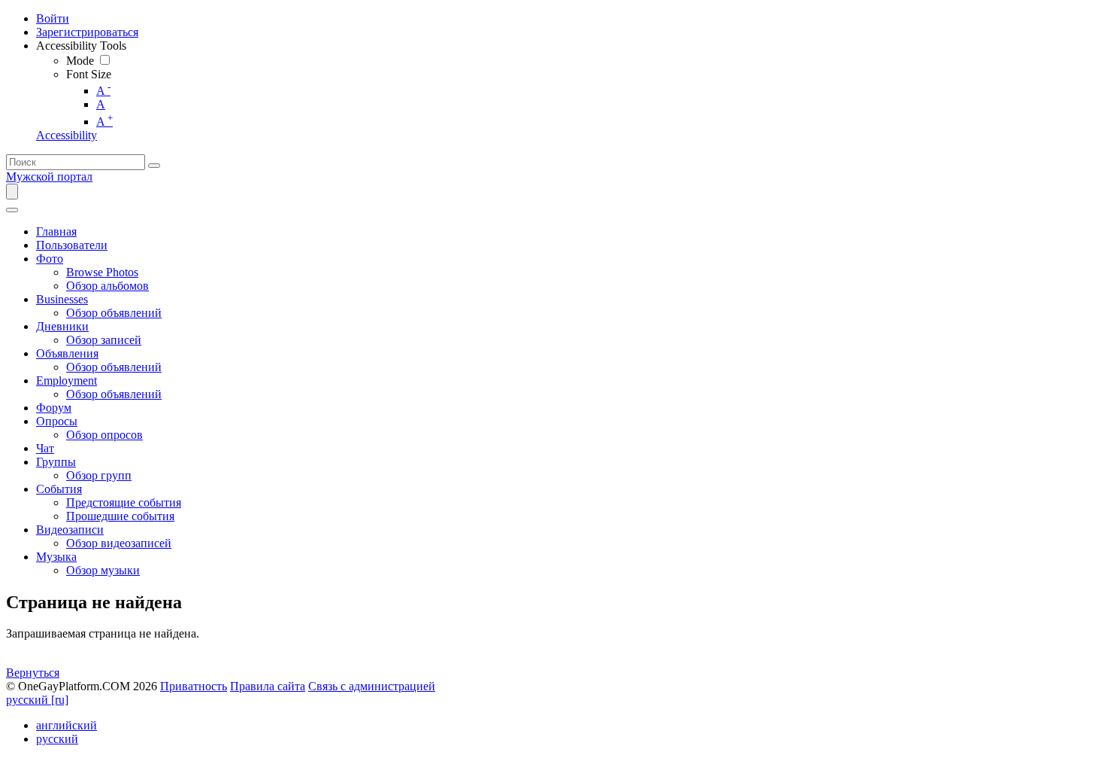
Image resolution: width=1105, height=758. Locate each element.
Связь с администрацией (371, 686)
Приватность (193, 686)
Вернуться (32, 672)
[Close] (12, 210)
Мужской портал (49, 176)
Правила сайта (267, 686)
